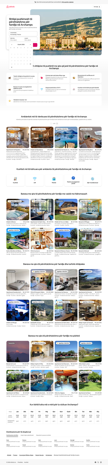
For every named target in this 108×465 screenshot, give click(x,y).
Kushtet (26, 462)
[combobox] (23, 34)
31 (11, 67)
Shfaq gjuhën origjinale (67, 2)
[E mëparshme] (51, 123)
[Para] (57, 123)
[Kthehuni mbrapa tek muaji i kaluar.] (11, 44)
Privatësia (20, 462)
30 (30, 64)
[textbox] (16, 40)
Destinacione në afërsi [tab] (12, 435)
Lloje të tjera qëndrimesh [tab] (27, 435)
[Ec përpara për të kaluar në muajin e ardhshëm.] (30, 44)
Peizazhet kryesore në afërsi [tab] (43, 435)
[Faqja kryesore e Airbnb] (10, 6)
